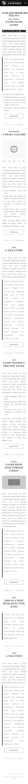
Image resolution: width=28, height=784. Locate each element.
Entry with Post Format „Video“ (14, 467)
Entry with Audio (14, 23)
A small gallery (14, 134)
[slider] (23, 31)
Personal (16, 19)
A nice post (14, 655)
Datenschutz (15, 774)
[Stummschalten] (20, 31)
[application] (14, 31)
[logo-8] (14, 149)
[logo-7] (9, 161)
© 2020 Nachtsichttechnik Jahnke (11, 776)
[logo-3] (23, 161)
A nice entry (14, 250)
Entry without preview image (14, 364)
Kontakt (20, 774)
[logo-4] (18, 161)
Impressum (8, 774)
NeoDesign (14, 778)
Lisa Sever (20, 124)
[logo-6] (14, 161)
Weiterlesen (14, 116)
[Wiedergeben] (3, 31)
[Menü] (25, 3)
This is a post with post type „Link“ (14, 603)
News (10, 19)
